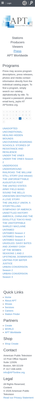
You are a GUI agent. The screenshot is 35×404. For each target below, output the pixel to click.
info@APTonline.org (14, 372)
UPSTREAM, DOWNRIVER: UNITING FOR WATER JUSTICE (18, 260)
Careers (9, 310)
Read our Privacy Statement (18, 397)
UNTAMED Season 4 (14, 240)
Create (8, 325)
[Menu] (2, 3)
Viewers (17, 46)
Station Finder (12, 314)
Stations (17, 38)
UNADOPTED (10, 128)
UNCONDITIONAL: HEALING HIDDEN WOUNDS (13, 135)
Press (17, 51)
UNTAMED (8, 229)
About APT (10, 300)
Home (8, 297)
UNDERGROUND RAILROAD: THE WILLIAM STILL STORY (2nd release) (17, 172)
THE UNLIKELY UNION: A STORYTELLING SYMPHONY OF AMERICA (17, 206)
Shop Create (11, 343)
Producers (17, 42)
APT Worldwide (17, 55)
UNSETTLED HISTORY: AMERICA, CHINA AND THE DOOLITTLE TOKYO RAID (18, 216)
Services (9, 307)
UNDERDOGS (10, 165)
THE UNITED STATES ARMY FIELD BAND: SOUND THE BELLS (15, 189)
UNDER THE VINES (13, 155)
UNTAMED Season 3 (14, 236)
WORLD (9, 329)
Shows (8, 304)
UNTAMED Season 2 (14, 233)
